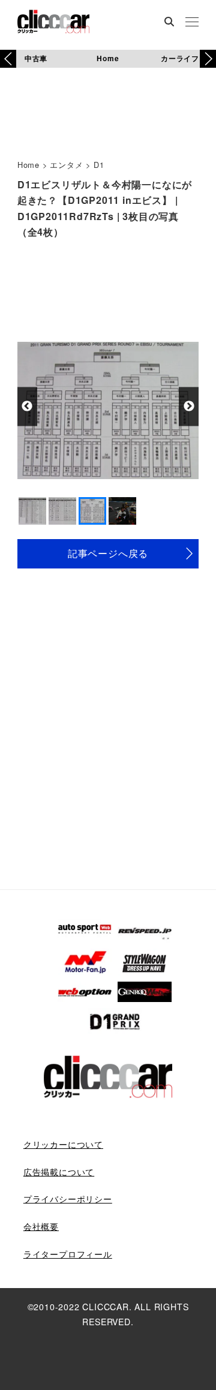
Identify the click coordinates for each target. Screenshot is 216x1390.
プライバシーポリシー (67, 1199)
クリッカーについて (63, 1144)
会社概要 (41, 1226)
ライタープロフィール (67, 1254)
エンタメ (66, 164)
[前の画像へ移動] (27, 406)
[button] (208, 59)
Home (108, 58)
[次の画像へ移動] (189, 406)
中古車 (36, 58)
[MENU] (192, 23)
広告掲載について (58, 1172)
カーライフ (180, 58)
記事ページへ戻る (108, 553)
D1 (99, 164)
